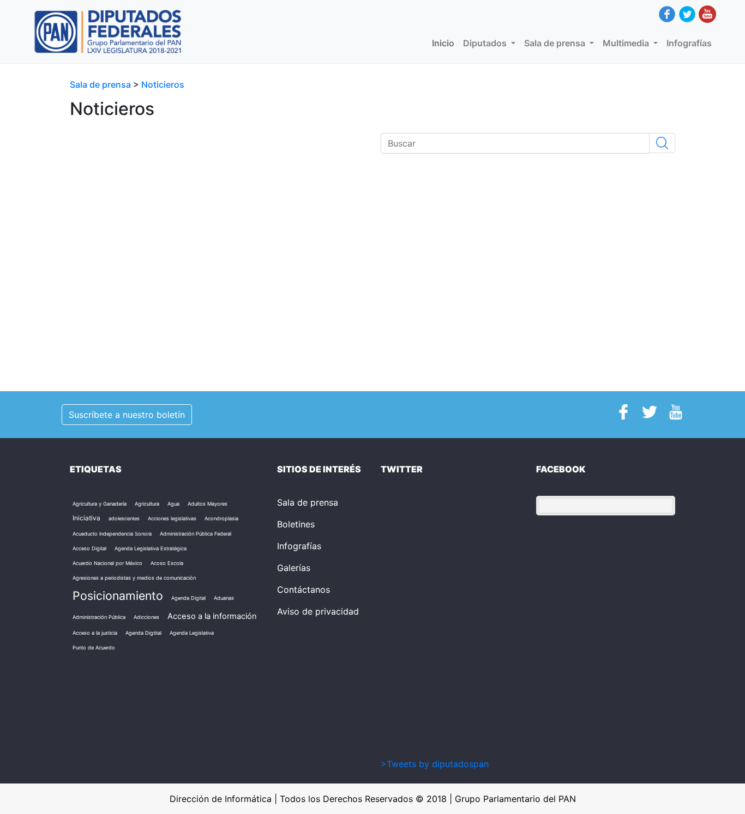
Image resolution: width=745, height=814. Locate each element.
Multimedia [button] (627, 43)
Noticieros (162, 84)
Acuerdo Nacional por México (107, 563)
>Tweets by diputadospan (435, 763)
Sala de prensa (101, 84)
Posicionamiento (118, 595)
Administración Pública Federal (195, 534)
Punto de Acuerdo (94, 648)
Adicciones (146, 617)
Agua (173, 504)
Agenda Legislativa (192, 633)
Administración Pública (99, 617)
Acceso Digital (89, 548)
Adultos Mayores (207, 504)
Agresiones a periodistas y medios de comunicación (134, 578)
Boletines (296, 524)
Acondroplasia (221, 518)
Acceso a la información (212, 616)
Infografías (689, 43)
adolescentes (124, 518)
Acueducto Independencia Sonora (112, 534)
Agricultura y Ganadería (100, 504)
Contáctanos (303, 589)
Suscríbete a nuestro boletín (127, 414)
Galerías (293, 567)
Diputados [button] (486, 43)
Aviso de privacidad (318, 611)
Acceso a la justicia (95, 633)
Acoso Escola (167, 563)
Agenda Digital (188, 598)
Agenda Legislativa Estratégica (151, 548)
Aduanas (224, 598)
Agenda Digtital (143, 633)
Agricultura (147, 504)
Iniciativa (86, 518)
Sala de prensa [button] (555, 43)
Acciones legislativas (172, 518)
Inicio (445, 43)
